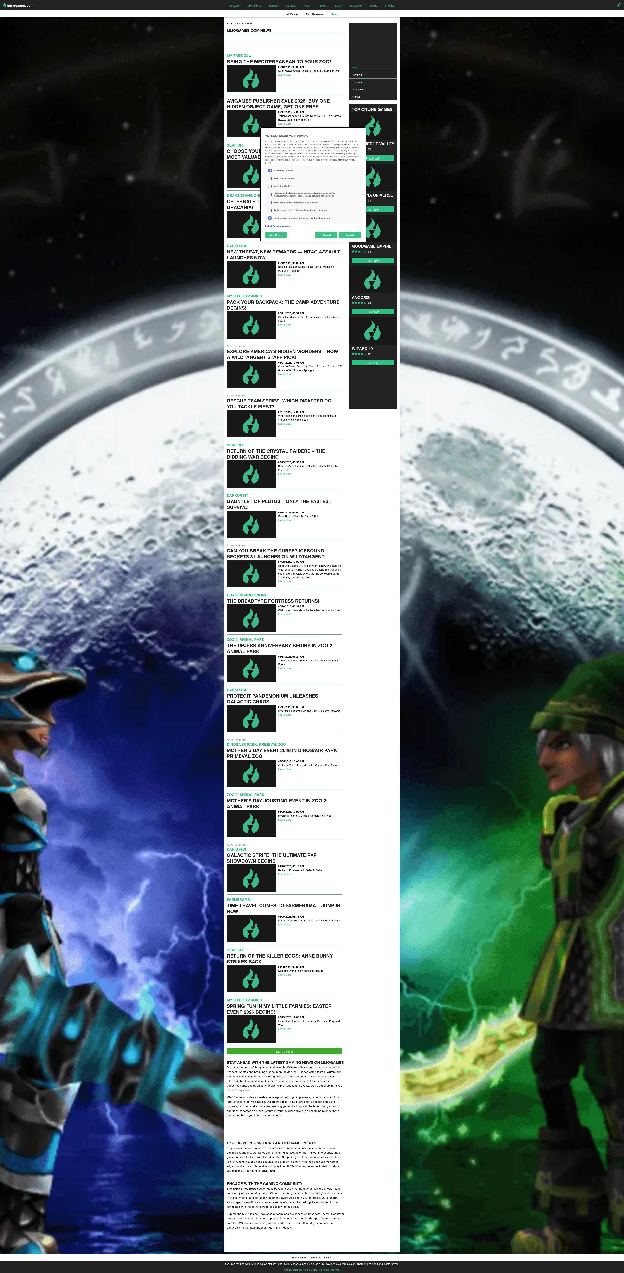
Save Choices (276, 235)
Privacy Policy (299, 1257)
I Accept (350, 235)
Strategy (291, 5)
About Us (315, 1257)
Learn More (284, 74)
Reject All (326, 235)
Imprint (328, 1257)
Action (307, 5)
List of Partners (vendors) (278, 225)
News (334, 14)
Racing (323, 5)
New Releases (314, 14)
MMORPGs (254, 5)
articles (239, 23)
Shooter (389, 5)
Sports (373, 5)
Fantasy (273, 5)
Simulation (355, 5)
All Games (292, 14)
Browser (235, 5)
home (229, 23)
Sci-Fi (338, 5)
